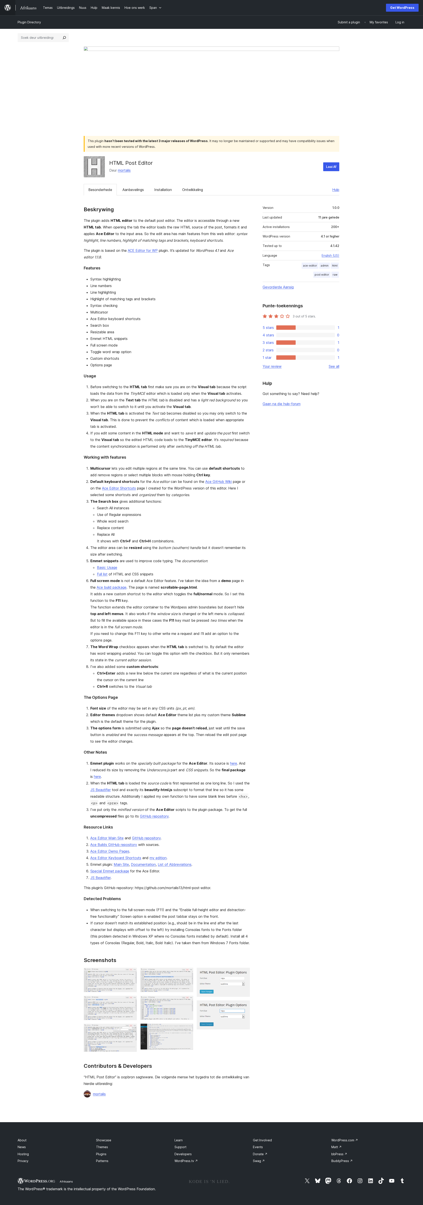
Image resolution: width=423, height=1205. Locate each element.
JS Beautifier (100, 790)
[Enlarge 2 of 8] (131, 1001)
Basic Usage (107, 567)
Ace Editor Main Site (107, 838)
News (22, 1147)
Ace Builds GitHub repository (113, 844)
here (233, 763)
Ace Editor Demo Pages (109, 851)
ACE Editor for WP (143, 250)
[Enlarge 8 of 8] (244, 1006)
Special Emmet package (109, 871)
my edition (158, 858)
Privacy (23, 1161)
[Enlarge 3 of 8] (131, 1029)
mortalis (124, 170)
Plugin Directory (29, 22)
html (335, 265)
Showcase (103, 1140)
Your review (272, 366)
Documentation (143, 864)
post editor (322, 274)
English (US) (330, 255)
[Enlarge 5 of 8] (187, 1001)
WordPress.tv (186, 1161)
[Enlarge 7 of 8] (244, 973)
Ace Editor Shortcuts (119, 488)
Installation (163, 189)
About (22, 1140)
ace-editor (310, 265)
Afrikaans (66, 1181)
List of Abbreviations (174, 864)
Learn (178, 1140)
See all (334, 366)
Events (258, 1147)
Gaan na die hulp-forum (282, 404)
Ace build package (111, 587)
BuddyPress (342, 1161)
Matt (336, 1147)
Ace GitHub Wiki (218, 481)
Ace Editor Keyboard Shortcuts (115, 858)
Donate (260, 1154)
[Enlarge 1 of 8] (131, 973)
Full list (102, 574)
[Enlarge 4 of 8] (187, 973)
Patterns (102, 1161)
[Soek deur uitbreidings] (64, 37)
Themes (102, 1147)
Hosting (23, 1154)
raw (335, 274)
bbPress (339, 1154)
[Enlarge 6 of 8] (187, 1029)
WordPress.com (344, 1140)
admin (324, 265)
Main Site (121, 864)
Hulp (335, 189)
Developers (183, 1154)
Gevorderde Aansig (278, 287)
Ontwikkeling (192, 189)
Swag (259, 1161)
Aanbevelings (133, 189)
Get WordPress (402, 7)
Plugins (101, 1154)
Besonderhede (100, 189)
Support (180, 1147)
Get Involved (262, 1140)
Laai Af (331, 167)
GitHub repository (154, 816)
